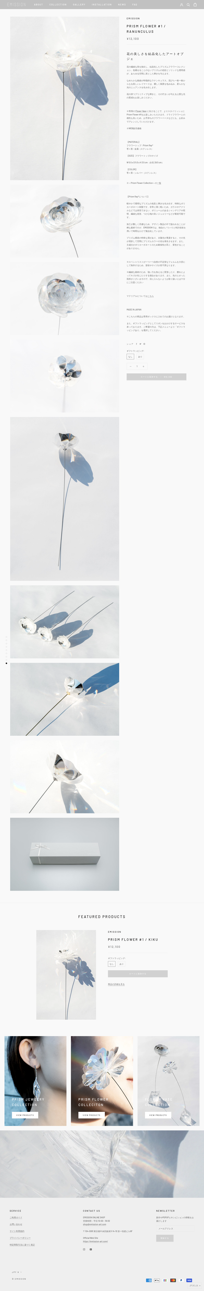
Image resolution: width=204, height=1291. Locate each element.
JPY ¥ (15, 1272)
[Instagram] (84, 1249)
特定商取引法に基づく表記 (22, 1244)
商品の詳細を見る (116, 984)
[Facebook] (136, 344)
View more (102, 1171)
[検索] (188, 4)
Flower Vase (141, 111)
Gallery (79, 4)
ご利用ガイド (16, 1217)
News (122, 4)
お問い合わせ (16, 1224)
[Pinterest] (144, 344)
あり (140, 356)
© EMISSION (19, 1279)
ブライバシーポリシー (20, 1238)
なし (130, 356)
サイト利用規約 (17, 1231)
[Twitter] (140, 344)
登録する (165, 1238)
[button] (195, 1285)
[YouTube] (91, 1249)
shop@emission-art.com (94, 1224)
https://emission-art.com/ (95, 1241)
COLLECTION (58, 4)
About (38, 4)
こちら (151, 296)
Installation (102, 4)
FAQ (134, 4)
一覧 (159, 183)
